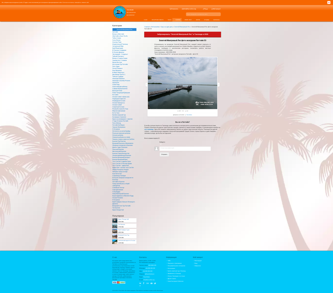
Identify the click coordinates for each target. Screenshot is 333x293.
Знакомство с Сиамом (119, 60)
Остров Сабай (117, 105)
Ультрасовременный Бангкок (121, 155)
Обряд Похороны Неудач (120, 169)
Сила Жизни (116, 40)
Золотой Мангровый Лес (182, 27)
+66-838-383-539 (150, 268)
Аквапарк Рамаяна (118, 78)
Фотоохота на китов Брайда (121, 131)
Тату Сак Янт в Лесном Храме (122, 163)
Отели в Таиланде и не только (176, 276)
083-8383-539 (152, 265)
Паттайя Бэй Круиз (118, 125)
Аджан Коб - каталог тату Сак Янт (123, 167)
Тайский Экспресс (118, 56)
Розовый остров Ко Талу (120, 109)
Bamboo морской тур (119, 115)
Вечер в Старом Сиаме (119, 58)
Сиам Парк (115, 84)
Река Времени (117, 70)
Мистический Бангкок (119, 151)
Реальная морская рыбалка (121, 133)
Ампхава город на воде (119, 171)
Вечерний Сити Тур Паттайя (121, 206)
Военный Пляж (117, 90)
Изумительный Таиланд (120, 44)
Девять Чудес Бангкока (119, 147)
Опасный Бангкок (118, 149)
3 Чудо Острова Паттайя (120, 121)
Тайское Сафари (117, 76)
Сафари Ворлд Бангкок (119, 88)
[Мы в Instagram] (159, 283)
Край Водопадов (117, 48)
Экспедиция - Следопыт (120, 54)
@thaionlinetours (149, 274)
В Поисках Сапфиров (119, 50)
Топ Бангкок (116, 208)
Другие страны (172, 278)
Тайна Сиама (116, 38)
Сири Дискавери (117, 189)
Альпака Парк (116, 42)
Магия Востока (117, 62)
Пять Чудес (116, 66)
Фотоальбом (155, 27)
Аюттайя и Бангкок (118, 181)
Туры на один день (167, 27)
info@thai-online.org (148, 279)
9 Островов (116, 200)
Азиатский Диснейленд (119, 86)
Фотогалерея (171, 268)
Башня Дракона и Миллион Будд (122, 195)
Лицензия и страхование (175, 263)
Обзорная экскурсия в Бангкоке (122, 145)
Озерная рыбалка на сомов (121, 137)
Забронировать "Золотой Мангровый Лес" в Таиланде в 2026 (182, 34)
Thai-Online (189, 114)
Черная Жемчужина (118, 127)
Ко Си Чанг (115, 113)
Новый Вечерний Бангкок (120, 193)
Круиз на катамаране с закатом (122, 119)
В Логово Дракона (118, 52)
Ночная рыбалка (117, 135)
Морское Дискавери (118, 111)
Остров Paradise (117, 197)
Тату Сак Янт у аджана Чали (121, 161)
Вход (196, 263)
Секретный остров (118, 107)
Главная (147, 27)
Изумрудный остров (118, 100)
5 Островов (116, 129)
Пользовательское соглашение (176, 265)
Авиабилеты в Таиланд (174, 273)
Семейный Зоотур (118, 187)
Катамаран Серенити (119, 117)
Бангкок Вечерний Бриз (119, 159)
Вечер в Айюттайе (118, 34)
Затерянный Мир (117, 46)
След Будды (116, 191)
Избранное (198, 265)
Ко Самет (115, 94)
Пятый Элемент (117, 68)
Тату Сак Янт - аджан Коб (120, 165)
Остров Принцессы (118, 103)
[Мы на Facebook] (144, 283)
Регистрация (198, 260)
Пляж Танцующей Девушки (121, 92)
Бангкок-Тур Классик (119, 141)
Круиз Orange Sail (118, 210)
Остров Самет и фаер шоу (120, 96)
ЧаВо (169, 260)
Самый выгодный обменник (175, 281)
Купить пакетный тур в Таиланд (176, 271)
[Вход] (160, 144)
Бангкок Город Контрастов (120, 153)
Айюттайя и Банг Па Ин (120, 36)
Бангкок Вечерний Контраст (121, 157)
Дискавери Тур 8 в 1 (118, 74)
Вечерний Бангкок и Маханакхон (122, 143)
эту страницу (148, 129)
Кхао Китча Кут (117, 173)
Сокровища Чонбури (119, 175)
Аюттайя (115, 32)
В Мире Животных (118, 72)
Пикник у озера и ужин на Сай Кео (123, 139)
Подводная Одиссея (119, 98)
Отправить (164, 154)
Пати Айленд (116, 123)
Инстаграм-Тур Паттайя (120, 64)
